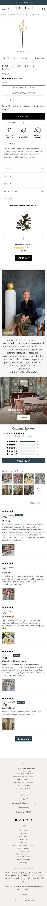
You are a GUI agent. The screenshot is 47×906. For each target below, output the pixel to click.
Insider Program (23, 860)
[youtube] (27, 819)
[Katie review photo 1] (8, 685)
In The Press (24, 836)
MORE (23, 826)
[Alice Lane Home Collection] (23, 8)
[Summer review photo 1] (8, 550)
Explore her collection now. (23, 371)
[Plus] (16, 100)
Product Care (23, 785)
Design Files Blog (23, 854)
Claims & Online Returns (23, 774)
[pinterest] (23, 819)
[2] (23, 51)
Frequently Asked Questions (23, 768)
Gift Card (23, 839)
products (11, 15)
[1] (20, 51)
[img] (7, 511)
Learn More (40, 58)
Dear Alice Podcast (23, 857)
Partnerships (23, 851)
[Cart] (43, 8)
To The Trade (23, 848)
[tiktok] (31, 819)
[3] (26, 51)
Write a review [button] (23, 460)
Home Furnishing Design (23, 845)
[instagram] (20, 819)
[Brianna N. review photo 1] (8, 724)
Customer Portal (23, 788)
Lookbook (23, 831)
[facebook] (16, 819)
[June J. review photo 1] (8, 638)
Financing (23, 863)
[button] (8, 78)
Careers (23, 842)
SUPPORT (23, 763)
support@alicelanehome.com (23, 803)
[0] (18, 51)
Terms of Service (24, 780)
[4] (28, 51)
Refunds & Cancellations (23, 777)
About (23, 834)
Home (3, 15)
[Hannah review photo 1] (8, 594)
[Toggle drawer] (3, 9)
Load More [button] (23, 738)
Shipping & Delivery (24, 771)
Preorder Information (23, 782)
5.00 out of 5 (7, 433)
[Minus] (5, 100)
